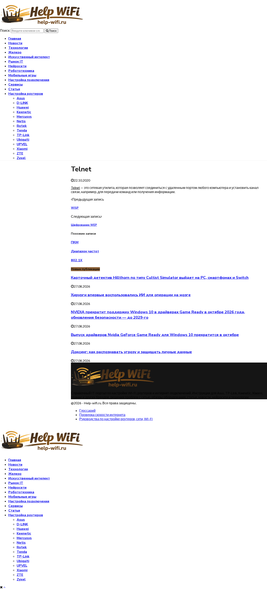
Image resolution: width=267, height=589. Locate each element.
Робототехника (21, 70)
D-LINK (22, 103)
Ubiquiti (23, 139)
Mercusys (24, 116)
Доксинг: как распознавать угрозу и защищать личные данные (131, 352)
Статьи (14, 89)
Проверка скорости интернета (102, 415)
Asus (21, 98)
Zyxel (21, 158)
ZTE (20, 153)
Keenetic (24, 112)
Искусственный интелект (29, 57)
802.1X (76, 260)
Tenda (22, 130)
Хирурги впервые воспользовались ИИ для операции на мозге (131, 295)
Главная (14, 38)
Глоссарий (87, 410)
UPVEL (22, 144)
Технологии (18, 48)
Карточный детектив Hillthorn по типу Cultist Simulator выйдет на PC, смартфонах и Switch (160, 277)
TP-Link (23, 135)
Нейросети (17, 66)
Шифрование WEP (84, 225)
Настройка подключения (28, 80)
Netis (21, 121)
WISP (75, 208)
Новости (15, 43)
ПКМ (74, 242)
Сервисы (15, 84)
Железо (14, 52)
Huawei (23, 107)
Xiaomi (22, 149)
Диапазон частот (85, 251)
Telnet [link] (75, 188)
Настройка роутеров (25, 93)
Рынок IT (15, 61)
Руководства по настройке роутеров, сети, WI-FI (116, 419)
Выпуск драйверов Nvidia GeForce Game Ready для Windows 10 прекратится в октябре (155, 334)
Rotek (22, 126)
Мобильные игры (22, 75)
